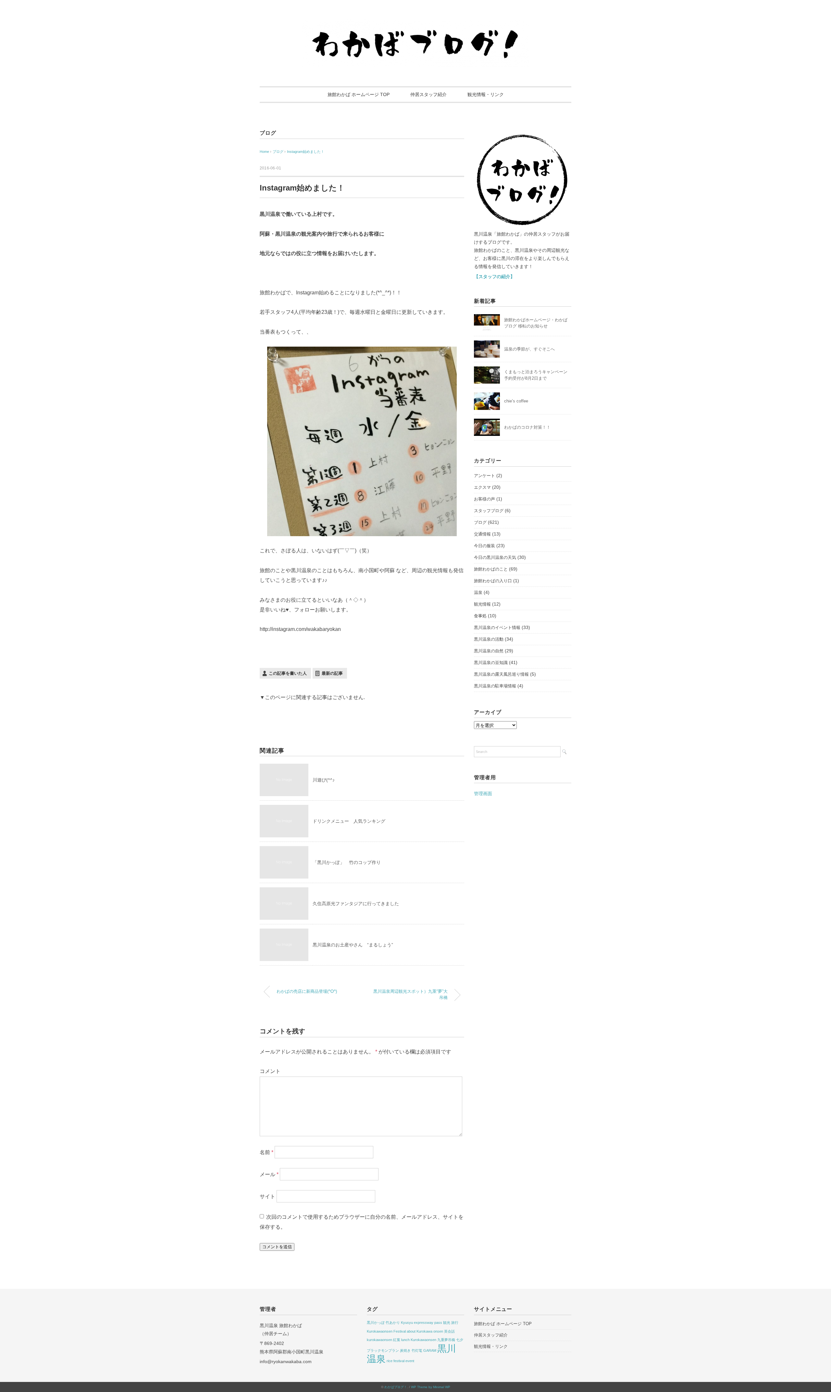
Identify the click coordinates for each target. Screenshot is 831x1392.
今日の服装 (484, 545)
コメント (270, 1071)
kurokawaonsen (379, 1340)
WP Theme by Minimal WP (430, 1387)
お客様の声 (484, 499)
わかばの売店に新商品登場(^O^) (307, 991)
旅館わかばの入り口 (493, 580)
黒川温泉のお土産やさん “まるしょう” (353, 944)
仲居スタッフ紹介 (428, 94)
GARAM (429, 1350)
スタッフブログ (488, 510)
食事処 (480, 615)
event (409, 1361)
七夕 (459, 1340)
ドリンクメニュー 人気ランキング (349, 821)
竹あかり (393, 1322)
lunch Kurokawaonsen (418, 1340)
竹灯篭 (417, 1350)
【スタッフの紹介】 (494, 276)
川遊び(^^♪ (324, 779)
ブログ (268, 133)
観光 (446, 1322)
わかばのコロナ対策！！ (527, 427)
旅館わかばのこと (491, 569)
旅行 (454, 1322)
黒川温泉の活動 (488, 639)
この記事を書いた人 (288, 673)
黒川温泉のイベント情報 (497, 627)
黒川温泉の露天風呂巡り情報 (501, 674)
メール (269, 1174)
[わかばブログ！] (415, 23)
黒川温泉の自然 (488, 650)
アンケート (484, 475)
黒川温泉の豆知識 (491, 662)
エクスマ (482, 487)
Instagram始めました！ (305, 152)
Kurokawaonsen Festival (386, 1331)
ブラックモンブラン (383, 1350)
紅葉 (396, 1340)
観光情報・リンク (485, 94)
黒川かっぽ (376, 1322)
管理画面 (483, 793)
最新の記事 (332, 673)
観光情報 (482, 604)
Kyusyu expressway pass (421, 1322)
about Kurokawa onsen (425, 1331)
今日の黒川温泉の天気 (495, 557)
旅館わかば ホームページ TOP (359, 94)
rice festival (395, 1361)
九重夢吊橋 (446, 1340)
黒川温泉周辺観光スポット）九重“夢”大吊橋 (410, 994)
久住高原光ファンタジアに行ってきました (356, 903)
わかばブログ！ (395, 1387)
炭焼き (405, 1350)
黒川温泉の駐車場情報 (495, 686)
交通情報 (482, 534)
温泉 (478, 592)
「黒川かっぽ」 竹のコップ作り (347, 862)
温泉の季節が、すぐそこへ (529, 349)
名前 (266, 1152)
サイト (267, 1196)
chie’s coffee (516, 401)
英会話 (449, 1331)
